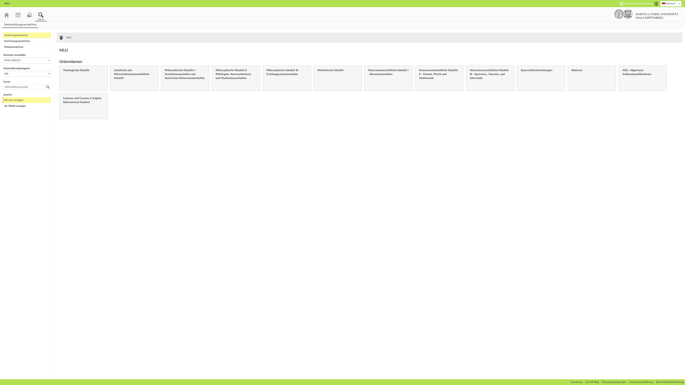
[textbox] (670, 3)
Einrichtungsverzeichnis (17, 41)
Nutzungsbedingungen (614, 382)
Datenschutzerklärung (641, 382)
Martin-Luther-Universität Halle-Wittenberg (646, 14)
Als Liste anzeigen (14, 100)
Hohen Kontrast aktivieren (639, 3)
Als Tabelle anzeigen (15, 106)
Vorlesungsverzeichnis (16, 35)
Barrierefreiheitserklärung (670, 382)
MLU (69, 37)
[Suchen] (48, 87)
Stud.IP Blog (592, 382)
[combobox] (671, 4)
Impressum (576, 382)
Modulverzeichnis (13, 47)
